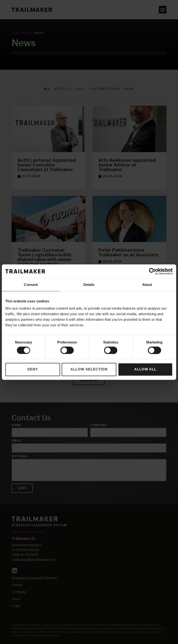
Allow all (145, 369)
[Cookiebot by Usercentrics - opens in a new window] (152, 271)
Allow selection (89, 369)
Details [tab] (89, 285)
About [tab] (147, 285)
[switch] (67, 350)
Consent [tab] (31, 285)
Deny (32, 369)
